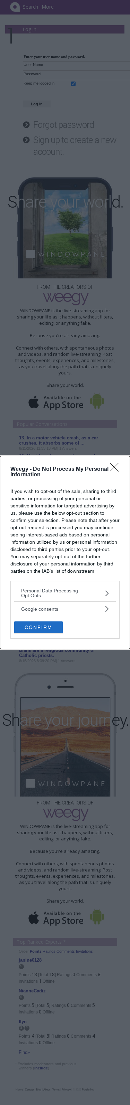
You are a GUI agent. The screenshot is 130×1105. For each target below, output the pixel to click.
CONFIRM (38, 627)
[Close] (116, 469)
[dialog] (65, 552)
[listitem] (65, 593)
